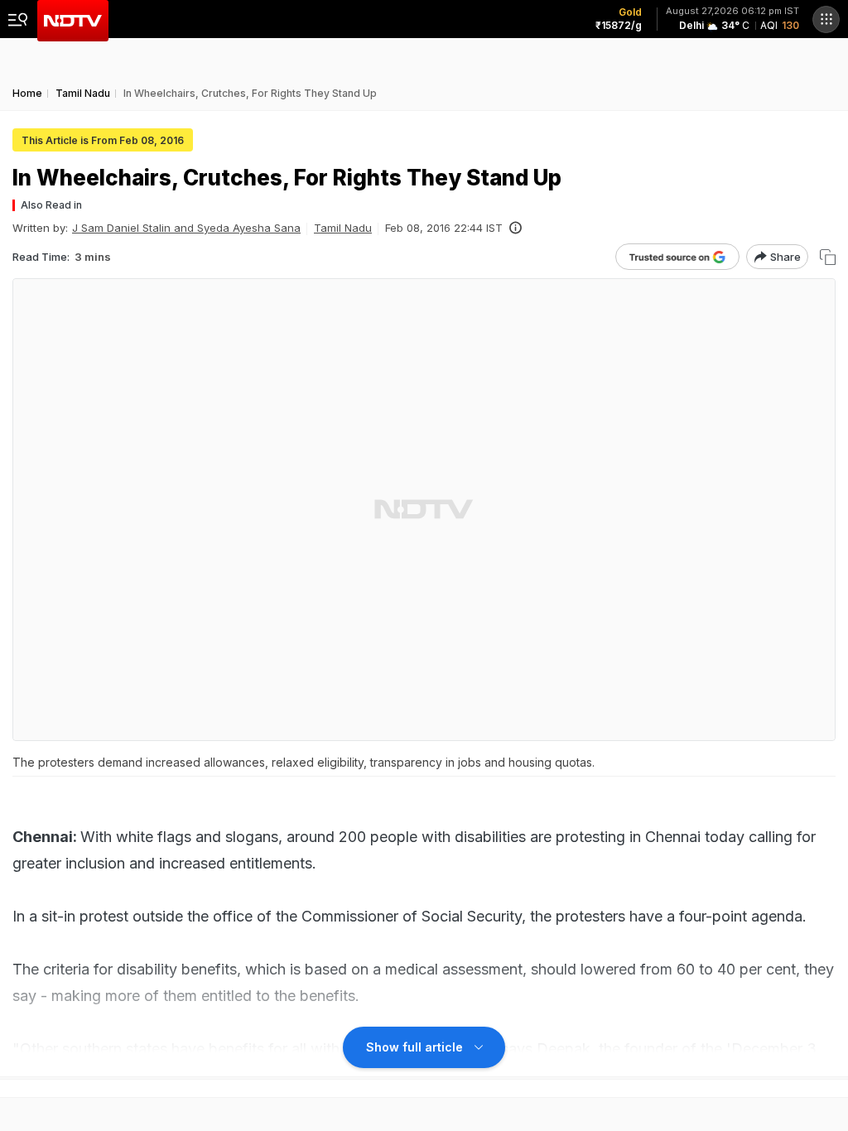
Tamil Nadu (343, 227)
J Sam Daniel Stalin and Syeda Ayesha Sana (186, 227)
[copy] (828, 257)
